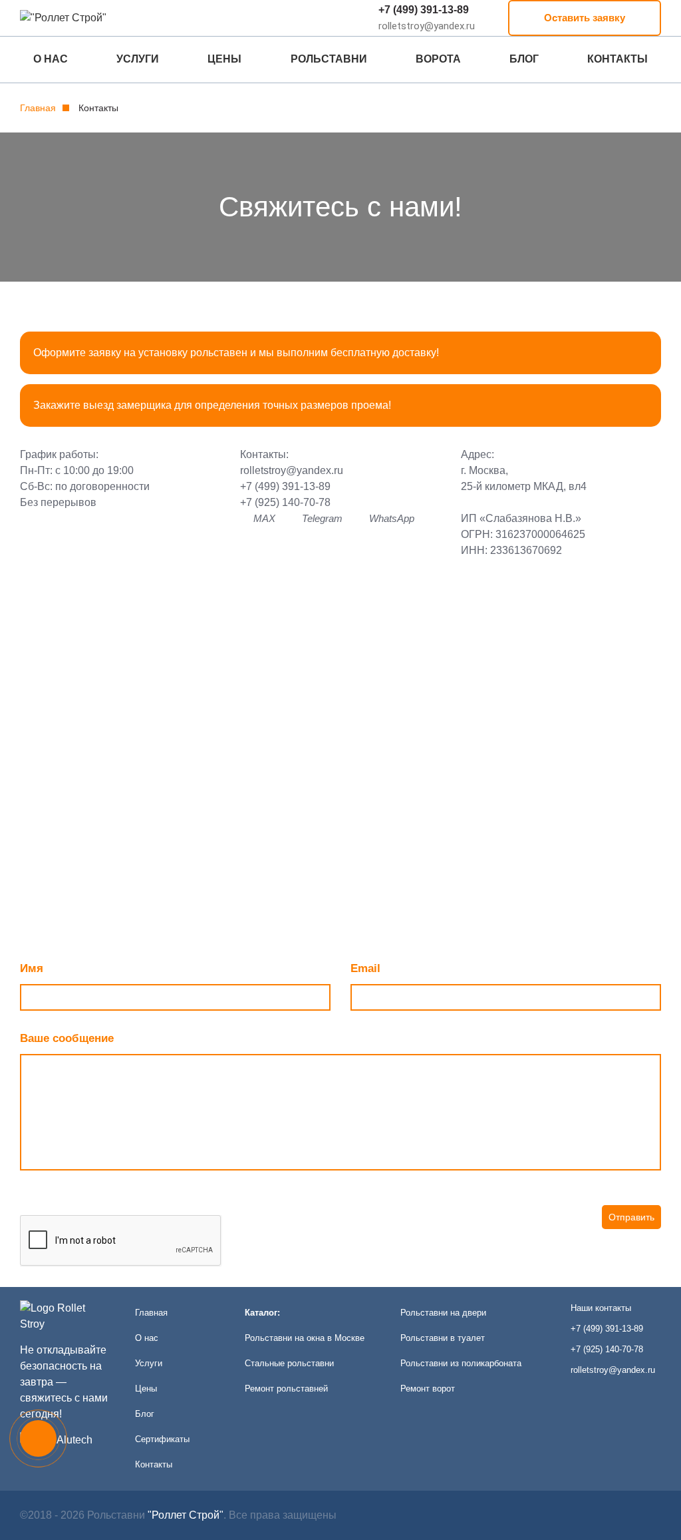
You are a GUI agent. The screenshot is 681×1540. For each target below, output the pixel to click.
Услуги (137, 59)
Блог (524, 59)
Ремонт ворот (427, 1389)
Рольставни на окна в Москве (304, 1338)
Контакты (617, 59)
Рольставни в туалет (442, 1338)
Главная (38, 108)
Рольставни (329, 59)
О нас (50, 59)
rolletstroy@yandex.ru (291, 470)
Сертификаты (162, 1439)
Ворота (438, 59)
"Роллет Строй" (185, 1515)
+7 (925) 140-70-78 (285, 502)
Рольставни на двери (443, 1313)
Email (365, 968)
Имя (31, 968)
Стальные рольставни (289, 1363)
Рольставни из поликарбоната (460, 1363)
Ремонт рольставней (286, 1389)
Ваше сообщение (67, 1038)
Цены (224, 59)
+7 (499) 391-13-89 (423, 9)
